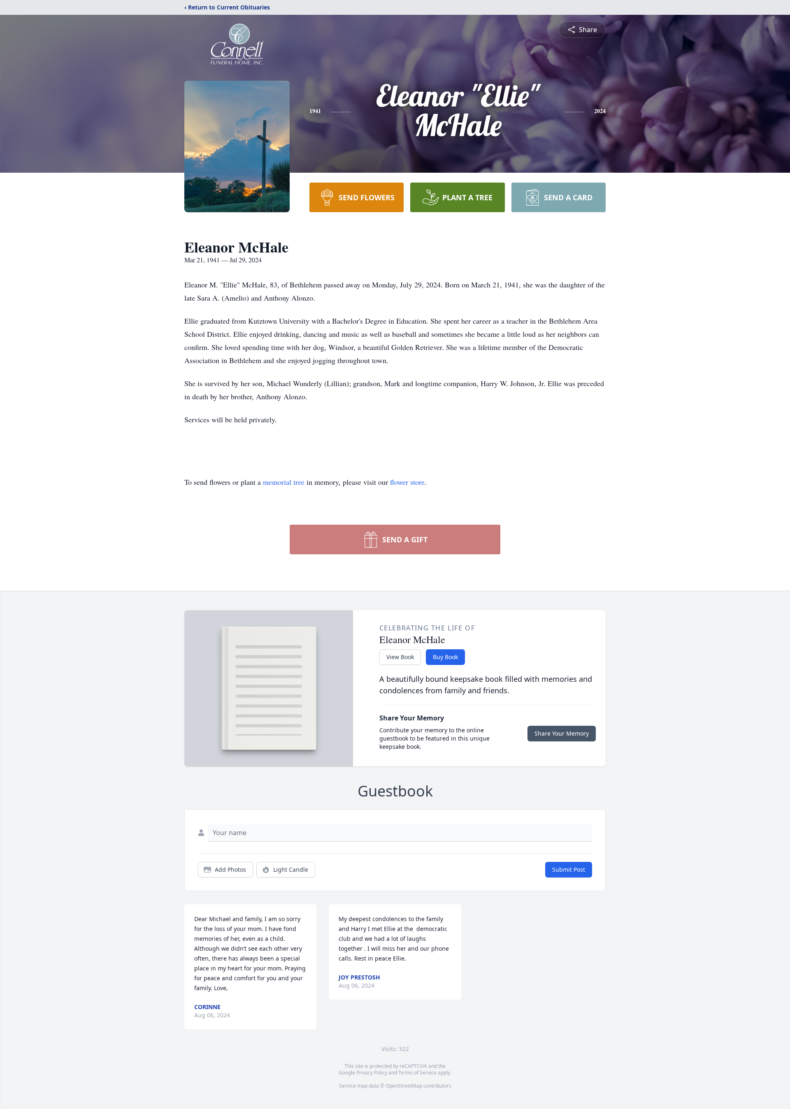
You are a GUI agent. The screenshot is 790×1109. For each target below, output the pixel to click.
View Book (400, 657)
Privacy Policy (371, 1072)
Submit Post (568, 869)
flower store (407, 482)
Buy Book (445, 657)
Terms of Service (417, 1072)
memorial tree (283, 482)
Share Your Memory (561, 733)
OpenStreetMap (404, 1085)
